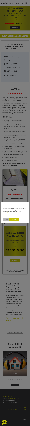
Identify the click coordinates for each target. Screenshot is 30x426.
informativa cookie (8, 213)
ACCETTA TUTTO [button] (14, 219)
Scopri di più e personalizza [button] (10, 215)
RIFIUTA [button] (6, 219)
